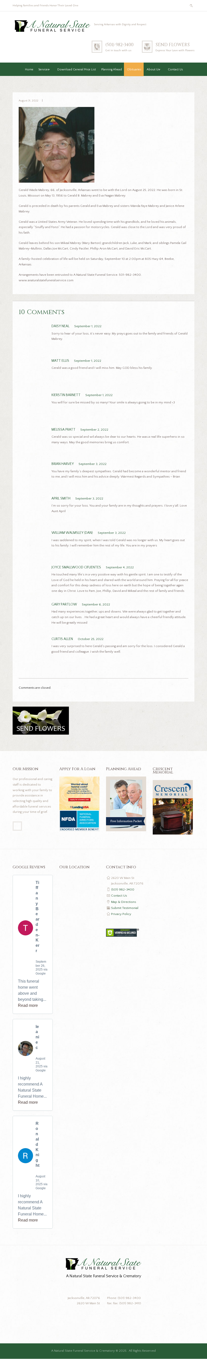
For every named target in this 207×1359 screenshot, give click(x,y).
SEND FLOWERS (173, 45)
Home (29, 69)
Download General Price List (76, 69)
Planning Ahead (111, 69)
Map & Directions (123, 902)
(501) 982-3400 (119, 45)
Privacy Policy (121, 914)
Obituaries (134, 69)
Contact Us (175, 69)
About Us (153, 69)
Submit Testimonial (124, 908)
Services (43, 69)
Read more (28, 1005)
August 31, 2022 (28, 100)
